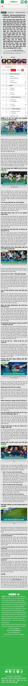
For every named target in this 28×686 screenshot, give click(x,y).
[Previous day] (3, 67)
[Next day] (15, 67)
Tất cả (3, 70)
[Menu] (2, 1)
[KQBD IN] (14, 2)
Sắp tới (18, 70)
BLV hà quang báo (17, 669)
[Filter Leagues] (25, 67)
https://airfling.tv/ (17, 579)
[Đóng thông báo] (25, 6)
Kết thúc (13, 70)
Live (9, 70)
